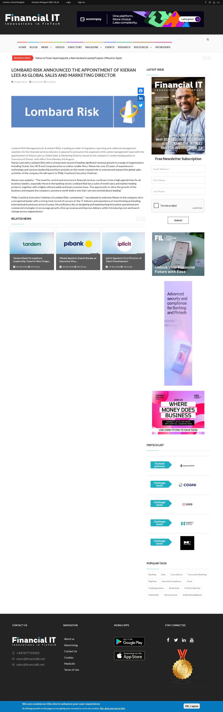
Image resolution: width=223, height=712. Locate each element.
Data (163, 574)
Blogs (34, 47)
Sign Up (81, 2)
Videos (59, 47)
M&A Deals (154, 595)
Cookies (69, 657)
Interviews (162, 47)
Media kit (69, 663)
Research (124, 47)
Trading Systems (156, 588)
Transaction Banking (197, 574)
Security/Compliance (171, 581)
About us (69, 638)
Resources (141, 47)
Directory (75, 47)
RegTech (153, 581)
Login (68, 2)
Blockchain (174, 588)
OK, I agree (191, 706)
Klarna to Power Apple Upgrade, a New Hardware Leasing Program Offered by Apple (79, 58)
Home (22, 47)
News (44, 47)
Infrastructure (171, 595)
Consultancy (176, 574)
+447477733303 (27, 653)
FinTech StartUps (193, 588)
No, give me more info (112, 708)
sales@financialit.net (30, 664)
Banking (152, 574)
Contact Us (70, 651)
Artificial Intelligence (192, 595)
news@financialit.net (30, 659)
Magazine (91, 47)
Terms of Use (71, 669)
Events (109, 47)
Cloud (189, 581)
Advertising (71, 645)
